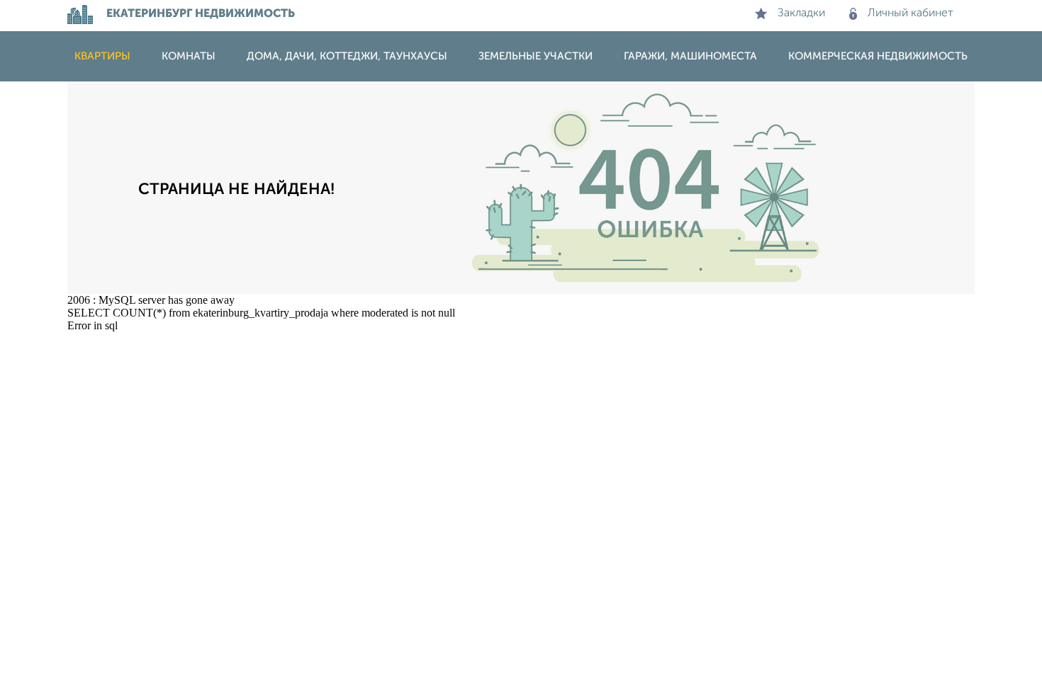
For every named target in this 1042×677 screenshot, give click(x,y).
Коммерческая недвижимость (878, 56)
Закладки (801, 13)
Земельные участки (535, 56)
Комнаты (188, 56)
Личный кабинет (910, 13)
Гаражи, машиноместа (690, 56)
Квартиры (102, 56)
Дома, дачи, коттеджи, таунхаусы (347, 56)
